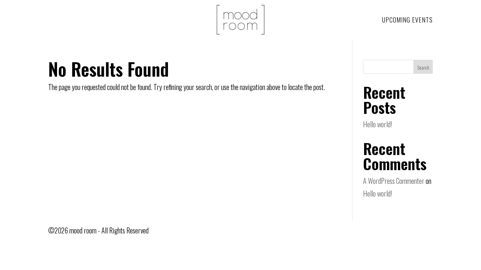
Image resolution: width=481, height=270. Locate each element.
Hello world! (377, 124)
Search (423, 67)
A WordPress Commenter (393, 180)
